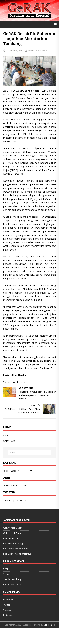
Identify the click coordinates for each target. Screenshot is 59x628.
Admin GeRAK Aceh (37, 50)
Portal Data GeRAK (12, 584)
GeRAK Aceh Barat (12, 533)
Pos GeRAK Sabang (13, 543)
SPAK (6, 568)
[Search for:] (29, 452)
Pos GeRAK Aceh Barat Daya (17, 553)
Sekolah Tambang (12, 579)
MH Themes (49, 624)
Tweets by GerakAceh (14, 500)
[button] (54, 24)
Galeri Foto (9, 440)
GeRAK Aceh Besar (12, 527)
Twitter (6, 604)
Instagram (8, 615)
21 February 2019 (14, 50)
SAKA (6, 574)
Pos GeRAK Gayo (11, 538)
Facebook (8, 599)
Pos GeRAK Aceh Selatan (15, 548)
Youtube (7, 609)
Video (6, 435)
